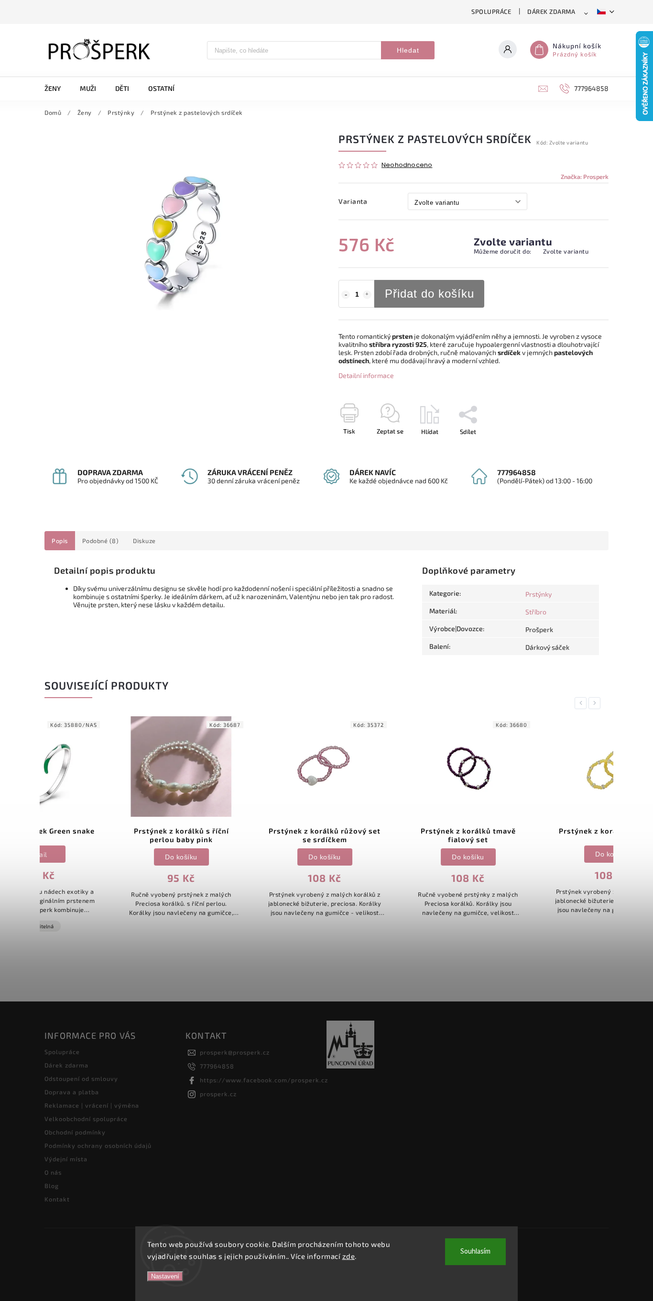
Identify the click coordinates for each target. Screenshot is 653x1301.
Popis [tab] (60, 541)
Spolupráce (491, 11)
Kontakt (57, 1199)
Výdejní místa (65, 1159)
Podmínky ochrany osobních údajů (98, 1145)
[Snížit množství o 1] (345, 294)
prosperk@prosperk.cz (235, 1052)
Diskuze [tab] (144, 541)
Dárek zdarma (551, 11)
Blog (51, 1186)
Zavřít (578, 448)
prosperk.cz (218, 1094)
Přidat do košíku (429, 293)
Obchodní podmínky (75, 1132)
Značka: (585, 176)
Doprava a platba (71, 1092)
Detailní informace (366, 375)
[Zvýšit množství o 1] (367, 294)
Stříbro (535, 612)
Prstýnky (538, 594)
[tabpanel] (111, 821)
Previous (582, 703)
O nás (53, 1172)
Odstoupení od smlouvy (81, 1078)
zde (348, 1256)
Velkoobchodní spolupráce (86, 1119)
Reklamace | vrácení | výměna (91, 1105)
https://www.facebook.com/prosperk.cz (264, 1080)
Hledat (408, 50)
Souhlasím (475, 1251)
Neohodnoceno (406, 165)
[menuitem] (57, 88)
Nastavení (165, 1276)
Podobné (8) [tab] (100, 541)
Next (596, 703)
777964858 (217, 1066)
